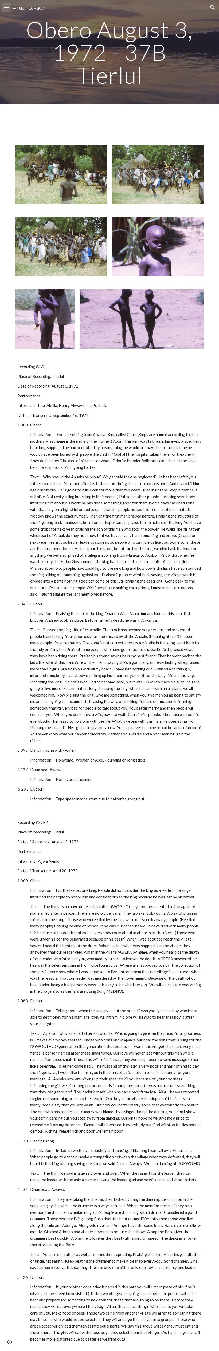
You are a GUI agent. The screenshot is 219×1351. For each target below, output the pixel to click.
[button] (6, 7)
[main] (109, 52)
